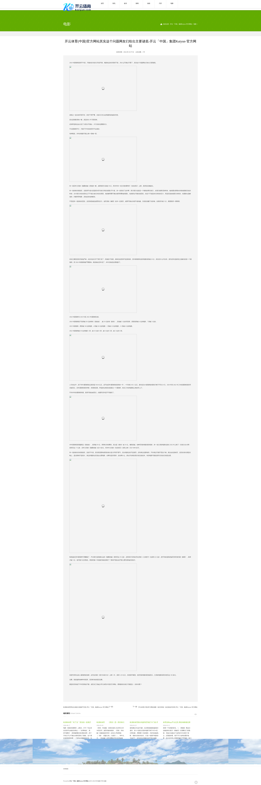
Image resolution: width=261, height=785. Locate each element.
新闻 (137, 3)
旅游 (148, 3)
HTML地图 (103, 781)
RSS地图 (97, 781)
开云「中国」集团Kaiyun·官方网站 (181, 24)
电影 (172, 3)
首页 (102, 3)
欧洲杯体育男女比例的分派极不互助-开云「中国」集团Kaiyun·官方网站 (85, 707)
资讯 (113, 3)
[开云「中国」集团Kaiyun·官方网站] (77, 7)
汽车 (160, 3)
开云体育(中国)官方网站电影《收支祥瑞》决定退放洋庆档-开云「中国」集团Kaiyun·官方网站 (167, 707)
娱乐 (125, 3)
